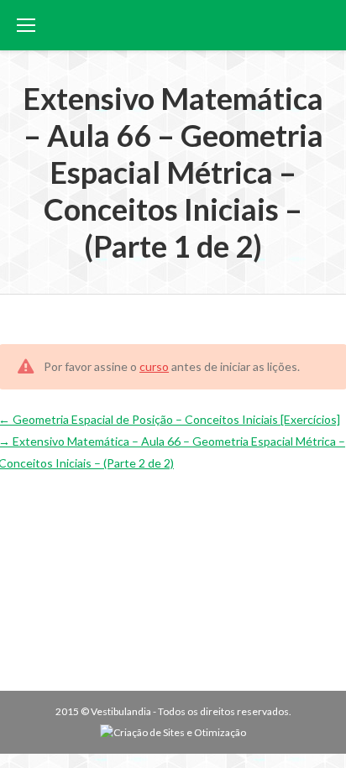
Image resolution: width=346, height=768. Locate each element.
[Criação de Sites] (173, 732)
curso (154, 366)
